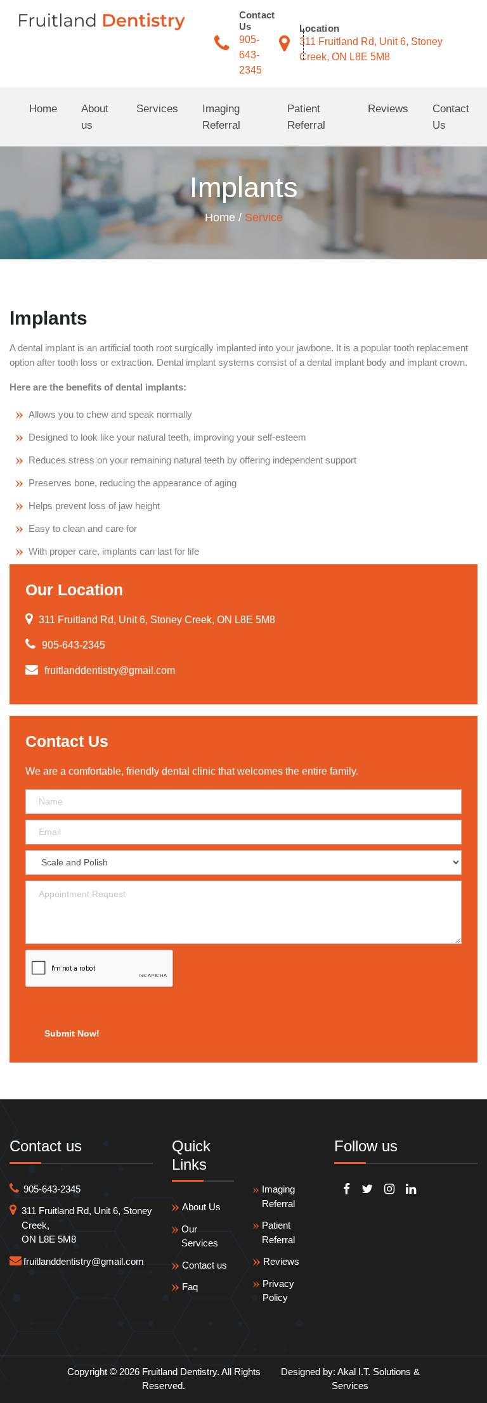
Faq (190, 1286)
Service (264, 217)
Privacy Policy (278, 1290)
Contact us (204, 1265)
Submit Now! (72, 1033)
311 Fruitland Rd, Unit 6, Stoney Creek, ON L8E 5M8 (87, 1225)
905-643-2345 (250, 54)
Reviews (388, 109)
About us (94, 117)
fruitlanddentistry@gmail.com (83, 1261)
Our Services (199, 1236)
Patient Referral (306, 117)
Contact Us (450, 117)
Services (157, 109)
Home (43, 109)
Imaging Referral (221, 117)
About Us (201, 1206)
